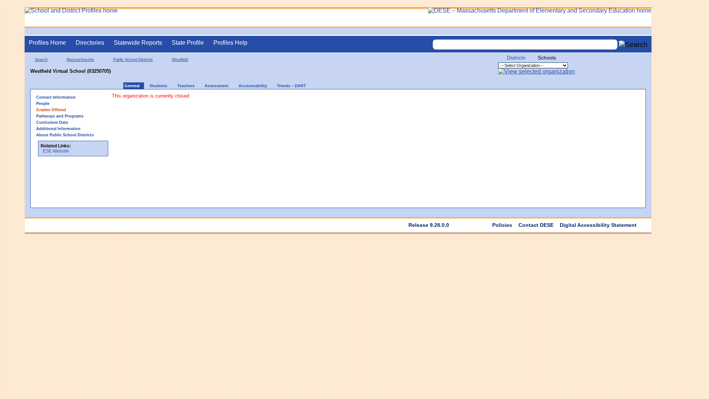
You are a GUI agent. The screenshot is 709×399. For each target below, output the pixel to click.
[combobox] (525, 45)
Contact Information (56, 97)
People (42, 103)
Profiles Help (230, 43)
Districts (516, 58)
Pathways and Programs (59, 116)
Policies (502, 225)
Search (41, 59)
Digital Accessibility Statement (598, 225)
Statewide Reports (138, 43)
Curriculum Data (52, 122)
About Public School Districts (65, 135)
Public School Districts (133, 59)
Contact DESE (536, 225)
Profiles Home (47, 43)
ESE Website (56, 151)
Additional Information (58, 128)
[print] (250, 99)
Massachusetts (80, 59)
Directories (90, 43)
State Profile (188, 43)
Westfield (180, 59)
